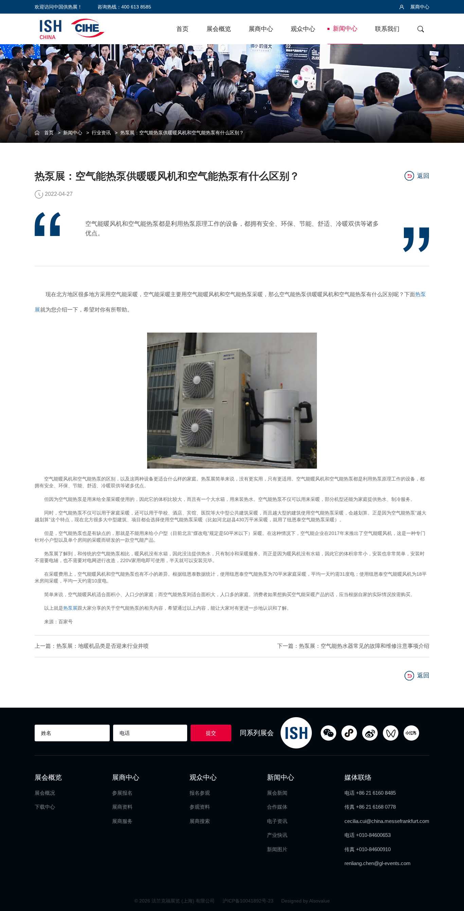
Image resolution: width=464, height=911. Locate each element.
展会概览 (219, 29)
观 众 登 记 (450, 406)
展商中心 (419, 7)
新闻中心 (345, 28)
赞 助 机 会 (450, 433)
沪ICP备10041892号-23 (248, 901)
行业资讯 (101, 132)
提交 (211, 733)
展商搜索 (200, 821)
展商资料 (122, 807)
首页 (182, 29)
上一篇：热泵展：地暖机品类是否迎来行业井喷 (92, 646)
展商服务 (122, 821)
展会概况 (45, 793)
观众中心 (303, 29)
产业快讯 (277, 835)
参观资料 (200, 807)
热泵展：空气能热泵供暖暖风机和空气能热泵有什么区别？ (182, 132)
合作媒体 (277, 807)
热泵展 (70, 608)
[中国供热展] (72, 28)
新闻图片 (277, 849)
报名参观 (200, 793)
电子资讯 (277, 821)
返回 (423, 175)
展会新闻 (277, 793)
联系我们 (387, 29)
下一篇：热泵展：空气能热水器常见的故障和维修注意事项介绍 (353, 646)
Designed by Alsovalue (305, 901)
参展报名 (122, 793)
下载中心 (45, 807)
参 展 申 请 (450, 378)
